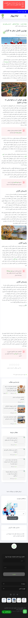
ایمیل (12, 513)
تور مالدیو (16, 182)
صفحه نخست (24, 24)
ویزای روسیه (18, 132)
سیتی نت (13, 611)
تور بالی (16, 354)
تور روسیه (6, 62)
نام (23, 513)
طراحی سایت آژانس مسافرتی (21, 611)
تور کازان (15, 259)
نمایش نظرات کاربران (14, 528)
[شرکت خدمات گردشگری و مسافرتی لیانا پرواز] (9, 16)
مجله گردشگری (16, 24)
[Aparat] (11, 594)
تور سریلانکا (9, 271)
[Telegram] (17, 594)
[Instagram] (14, 594)
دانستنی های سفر (7, 24)
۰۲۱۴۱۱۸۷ (7, 612)
